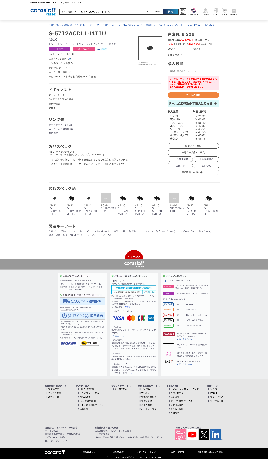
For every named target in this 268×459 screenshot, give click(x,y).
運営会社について (91, 452)
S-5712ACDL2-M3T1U (74, 211)
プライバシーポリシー (147, 452)
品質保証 (53, 133)
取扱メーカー (54, 397)
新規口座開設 (176, 405)
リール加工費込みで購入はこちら (190, 103)
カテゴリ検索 (54, 393)
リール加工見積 (180, 159)
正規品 (59, 49)
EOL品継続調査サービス (92, 405)
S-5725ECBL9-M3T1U (211, 211)
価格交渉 (180, 166)
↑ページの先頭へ (134, 255)
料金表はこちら (119, 336)
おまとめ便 (85, 397)
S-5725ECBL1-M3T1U (193, 211)
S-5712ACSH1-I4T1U (57, 211)
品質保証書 (54, 103)
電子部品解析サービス (181, 401)
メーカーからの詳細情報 (61, 129)
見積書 (52, 108)
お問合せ (206, 166)
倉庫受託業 (146, 401)
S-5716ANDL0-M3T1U (125, 211)
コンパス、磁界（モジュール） (161, 231)
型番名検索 (53, 389)
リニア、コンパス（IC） (99, 235)
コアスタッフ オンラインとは (184, 389)
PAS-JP (214, 393)
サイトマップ (216, 397)
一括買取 (145, 389)
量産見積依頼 (206, 159)
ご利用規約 (118, 452)
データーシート (57, 95)
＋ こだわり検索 (153, 11)
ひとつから (84, 49)
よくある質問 (176, 409)
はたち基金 (146, 405)
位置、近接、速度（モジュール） (66, 235)
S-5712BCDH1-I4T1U (91, 211)
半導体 (105, 25)
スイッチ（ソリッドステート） (172, 25)
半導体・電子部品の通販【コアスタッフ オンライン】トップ (73, 25)
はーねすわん (120, 389)
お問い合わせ (177, 452)
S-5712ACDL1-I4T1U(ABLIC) (201, 25)
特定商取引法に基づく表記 (210, 452)
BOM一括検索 (87, 389)
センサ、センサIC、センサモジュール (127, 25)
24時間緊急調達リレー (91, 401)
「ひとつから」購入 (89, 393)
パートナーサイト (150, 409)
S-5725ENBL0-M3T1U (142, 211)
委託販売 (145, 393)
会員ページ (215, 389)
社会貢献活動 (216, 401)
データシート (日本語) (60, 125)
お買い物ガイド (178, 393)
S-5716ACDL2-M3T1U (159, 211)
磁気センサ (150, 25)
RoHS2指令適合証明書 (61, 99)
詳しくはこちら (185, 339)
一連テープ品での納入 (193, 152)
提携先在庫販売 (148, 397)
